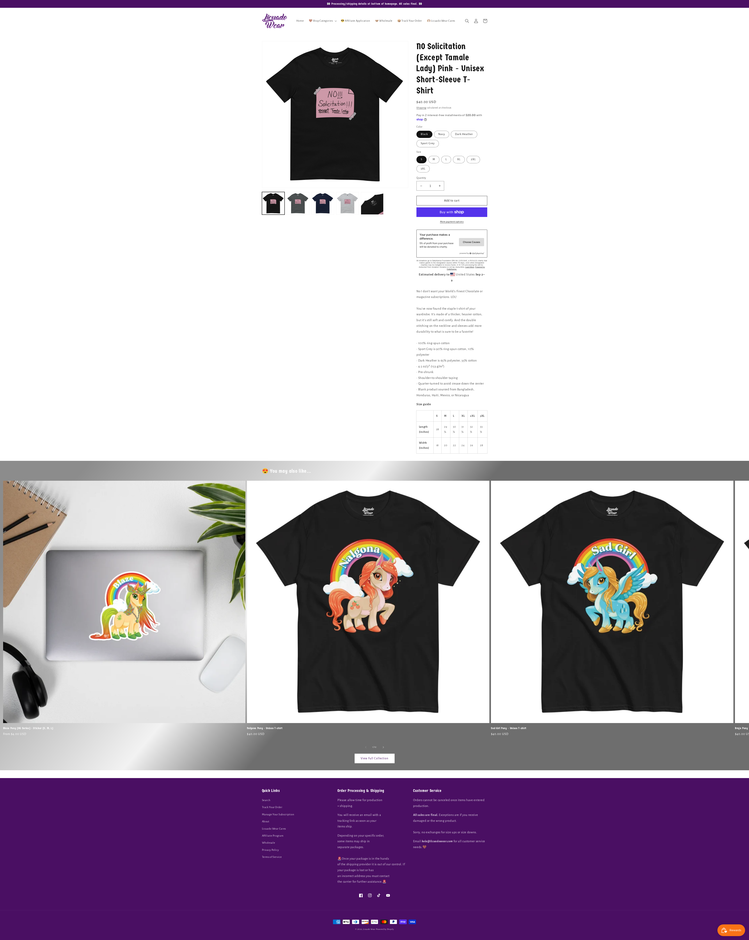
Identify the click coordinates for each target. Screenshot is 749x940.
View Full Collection (374, 758)
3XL (423, 168)
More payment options (452, 221)
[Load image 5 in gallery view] (372, 203)
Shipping (421, 108)
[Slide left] (365, 747)
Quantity (421, 178)
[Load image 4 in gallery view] (347, 203)
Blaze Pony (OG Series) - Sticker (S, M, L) (28, 728)
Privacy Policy (270, 849)
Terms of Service (272, 857)
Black (424, 134)
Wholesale (268, 842)
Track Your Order (272, 807)
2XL (473, 159)
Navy (441, 134)
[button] (322, 21)
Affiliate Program (273, 835)
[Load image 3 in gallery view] (322, 203)
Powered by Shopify (385, 929)
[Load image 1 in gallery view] (273, 203)
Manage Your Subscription (278, 814)
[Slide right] (383, 747)
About (265, 821)
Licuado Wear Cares (274, 828)
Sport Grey (428, 143)
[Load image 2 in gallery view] (298, 203)
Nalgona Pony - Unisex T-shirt (264, 728)
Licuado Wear (369, 929)
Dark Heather (464, 134)
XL (459, 159)
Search (266, 800)
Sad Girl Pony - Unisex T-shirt (508, 728)
